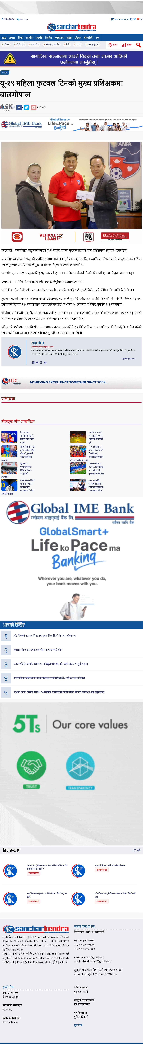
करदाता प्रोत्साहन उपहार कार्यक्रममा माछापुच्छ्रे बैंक (38, 650)
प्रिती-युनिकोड (9, 19)
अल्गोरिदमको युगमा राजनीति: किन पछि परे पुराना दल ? (47, 895)
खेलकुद (78, 38)
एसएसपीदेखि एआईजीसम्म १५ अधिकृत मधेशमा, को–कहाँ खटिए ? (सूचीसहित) (51, 664)
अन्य (97, 38)
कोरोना (6, 45)
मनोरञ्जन (59, 38)
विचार (20, 38)
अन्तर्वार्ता (38, 38)
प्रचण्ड (78, 45)
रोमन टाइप (24, 19)
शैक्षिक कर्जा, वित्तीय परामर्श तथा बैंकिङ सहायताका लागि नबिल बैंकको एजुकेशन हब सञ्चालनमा (59, 692)
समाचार (12, 38)
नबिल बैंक (35, 45)
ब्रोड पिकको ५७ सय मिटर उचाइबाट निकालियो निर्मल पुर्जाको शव (45, 636)
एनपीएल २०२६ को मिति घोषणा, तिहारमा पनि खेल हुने (96, 437)
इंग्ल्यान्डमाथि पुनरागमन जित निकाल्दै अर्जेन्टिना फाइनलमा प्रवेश (96, 485)
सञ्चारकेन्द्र (37, 343)
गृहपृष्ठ (3, 38)
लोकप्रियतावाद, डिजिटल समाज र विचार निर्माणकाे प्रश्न (115, 895)
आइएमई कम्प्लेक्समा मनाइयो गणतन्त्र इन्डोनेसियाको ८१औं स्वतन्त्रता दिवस (49, 678)
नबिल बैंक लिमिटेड (52, 45)
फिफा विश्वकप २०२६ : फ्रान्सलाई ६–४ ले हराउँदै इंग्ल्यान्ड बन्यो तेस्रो (96, 469)
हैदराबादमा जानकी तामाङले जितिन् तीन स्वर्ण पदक (27, 437)
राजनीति (29, 38)
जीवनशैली (88, 38)
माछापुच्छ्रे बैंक (93, 45)
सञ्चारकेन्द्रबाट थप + (128, 358)
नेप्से (67, 45)
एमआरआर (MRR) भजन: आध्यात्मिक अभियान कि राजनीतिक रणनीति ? (47, 867)
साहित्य (69, 38)
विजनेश (48, 38)
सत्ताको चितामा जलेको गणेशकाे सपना (110, 865)
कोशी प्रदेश (20, 45)
